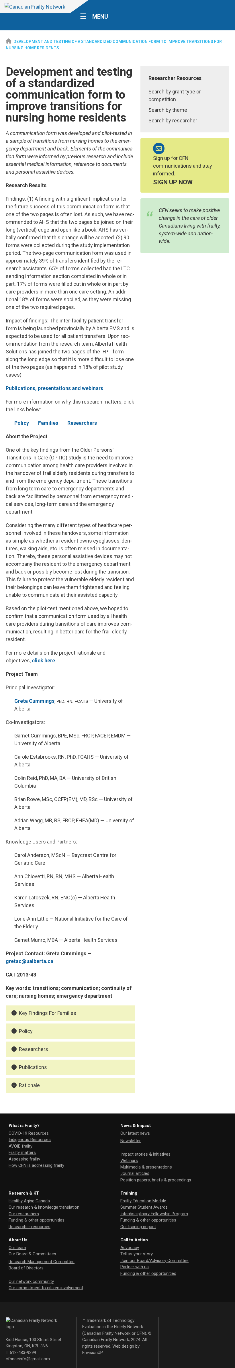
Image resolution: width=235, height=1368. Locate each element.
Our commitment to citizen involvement (46, 1287)
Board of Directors (26, 1268)
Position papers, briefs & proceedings (155, 1180)
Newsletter (130, 1140)
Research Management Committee (42, 1261)
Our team (17, 1247)
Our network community (31, 1281)
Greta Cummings (34, 701)
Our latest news (135, 1133)
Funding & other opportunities (36, 1220)
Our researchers (24, 1213)
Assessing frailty (24, 1159)
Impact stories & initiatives (145, 1154)
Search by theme (167, 110)
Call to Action (134, 1239)
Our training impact (138, 1226)
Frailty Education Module (143, 1200)
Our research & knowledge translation (44, 1207)
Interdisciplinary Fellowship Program (154, 1213)
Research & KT (24, 1193)
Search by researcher (172, 121)
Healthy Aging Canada (29, 1200)
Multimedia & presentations (146, 1167)
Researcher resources (29, 1226)
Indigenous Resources (30, 1139)
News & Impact (135, 1125)
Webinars (129, 1160)
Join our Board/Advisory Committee (154, 1260)
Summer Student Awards (144, 1207)
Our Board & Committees (32, 1254)
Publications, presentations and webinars (54, 388)
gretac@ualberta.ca (29, 961)
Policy (21, 423)
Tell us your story (136, 1254)
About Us (18, 1239)
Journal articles (134, 1173)
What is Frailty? (24, 1125)
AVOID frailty (20, 1146)
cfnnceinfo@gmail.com (28, 1358)
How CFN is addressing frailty (36, 1165)
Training (128, 1193)
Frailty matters (22, 1152)
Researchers (82, 423)
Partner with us (134, 1266)
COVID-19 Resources (29, 1133)
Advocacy (129, 1247)
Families (48, 423)
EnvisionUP (92, 1352)
